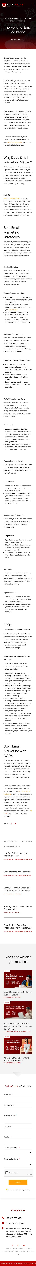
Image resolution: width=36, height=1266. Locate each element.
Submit (18, 1182)
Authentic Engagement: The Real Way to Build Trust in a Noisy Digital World (18, 1026)
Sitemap (7, 1248)
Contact (29, 1248)
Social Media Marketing (22, 1031)
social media (13, 310)
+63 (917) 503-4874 (14, 1218)
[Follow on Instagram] (18, 1245)
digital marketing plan (14, 142)
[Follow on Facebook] (12, 1245)
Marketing (16, 18)
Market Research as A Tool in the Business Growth (18, 993)
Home (7, 18)
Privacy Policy (18, 1248)
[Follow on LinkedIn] (23, 1245)
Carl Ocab (9, 997)
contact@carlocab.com (15, 1223)
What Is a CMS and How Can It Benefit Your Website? (16, 1059)
